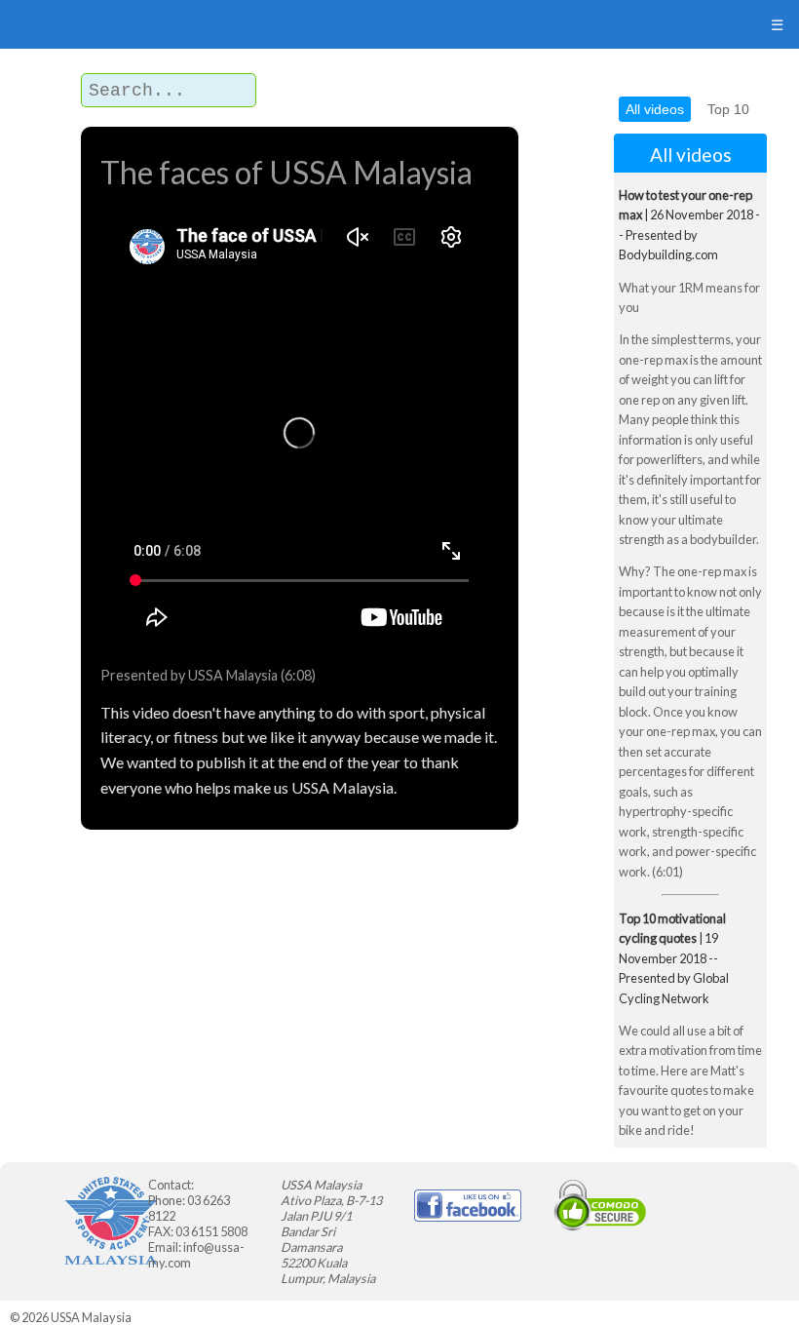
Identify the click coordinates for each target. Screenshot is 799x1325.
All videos (655, 109)
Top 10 (728, 109)
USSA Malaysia (91, 1317)
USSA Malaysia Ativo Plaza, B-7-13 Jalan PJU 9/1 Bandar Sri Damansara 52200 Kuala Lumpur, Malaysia (331, 1231)
